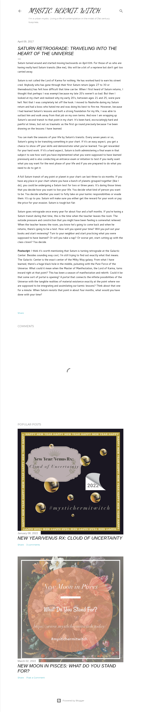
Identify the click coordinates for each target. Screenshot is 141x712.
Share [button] (21, 313)
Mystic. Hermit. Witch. (65, 11)
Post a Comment (35, 677)
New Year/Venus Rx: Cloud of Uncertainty (70, 538)
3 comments (33, 544)
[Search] (121, 10)
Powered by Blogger (73, 700)
